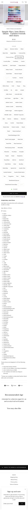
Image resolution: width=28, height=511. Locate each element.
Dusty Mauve (18, 69)
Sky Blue (21, 164)
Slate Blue (5, 168)
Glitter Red (18, 82)
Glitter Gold (10, 82)
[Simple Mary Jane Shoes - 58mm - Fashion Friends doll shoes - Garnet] (2, 438)
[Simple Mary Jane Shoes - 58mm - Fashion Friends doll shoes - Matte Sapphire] (4, 444)
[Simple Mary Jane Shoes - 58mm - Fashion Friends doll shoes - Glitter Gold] (4, 438)
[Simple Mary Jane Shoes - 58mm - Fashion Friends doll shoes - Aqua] (2, 433)
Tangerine (10, 176)
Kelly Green (9, 94)
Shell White (8, 164)
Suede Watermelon (19, 172)
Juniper (22, 90)
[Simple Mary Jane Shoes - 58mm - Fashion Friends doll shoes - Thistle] (7, 455)
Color (14, 46)
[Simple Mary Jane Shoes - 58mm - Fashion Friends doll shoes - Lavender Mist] (6, 441)
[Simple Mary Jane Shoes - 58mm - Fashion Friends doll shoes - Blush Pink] (7, 433)
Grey (24, 86)
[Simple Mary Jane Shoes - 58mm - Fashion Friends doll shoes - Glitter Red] (6, 438)
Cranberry (15, 61)
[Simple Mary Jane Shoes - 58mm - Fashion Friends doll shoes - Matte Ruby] (9, 442)
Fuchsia (15, 77)
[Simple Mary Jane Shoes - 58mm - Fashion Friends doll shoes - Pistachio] (7, 449)
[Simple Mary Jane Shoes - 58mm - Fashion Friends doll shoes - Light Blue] (9, 441)
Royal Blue (6, 160)
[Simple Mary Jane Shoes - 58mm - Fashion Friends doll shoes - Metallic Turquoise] (7, 444)
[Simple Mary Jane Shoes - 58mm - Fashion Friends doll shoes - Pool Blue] (9, 449)
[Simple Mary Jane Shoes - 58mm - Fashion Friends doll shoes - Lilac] (2, 442)
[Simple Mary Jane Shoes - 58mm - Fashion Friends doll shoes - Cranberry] (9, 434)
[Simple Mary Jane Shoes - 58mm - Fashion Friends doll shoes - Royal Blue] (9, 450)
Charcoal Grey (10, 57)
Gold (13, 86)
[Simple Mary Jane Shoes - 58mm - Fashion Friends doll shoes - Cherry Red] (6, 434)
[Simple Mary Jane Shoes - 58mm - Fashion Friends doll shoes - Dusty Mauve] (2, 437)
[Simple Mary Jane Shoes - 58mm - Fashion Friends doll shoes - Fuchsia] (9, 437)
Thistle (22, 176)
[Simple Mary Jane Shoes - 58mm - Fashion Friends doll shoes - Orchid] (9, 445)
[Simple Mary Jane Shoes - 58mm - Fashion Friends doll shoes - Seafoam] (4, 452)
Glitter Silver (6, 86)
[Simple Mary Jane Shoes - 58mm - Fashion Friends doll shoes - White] (6, 456)
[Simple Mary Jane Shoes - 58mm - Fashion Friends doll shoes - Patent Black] (2, 446)
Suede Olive (22, 168)
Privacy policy (14, 482)
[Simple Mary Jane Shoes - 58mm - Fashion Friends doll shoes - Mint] (9, 444)
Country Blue (6, 61)
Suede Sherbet (7, 172)
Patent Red (6, 127)
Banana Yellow (14, 49)
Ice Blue (6, 90)
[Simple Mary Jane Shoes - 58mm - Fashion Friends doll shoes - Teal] (6, 455)
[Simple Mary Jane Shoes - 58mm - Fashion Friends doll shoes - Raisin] (6, 450)
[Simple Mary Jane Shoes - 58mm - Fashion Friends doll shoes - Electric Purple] (6, 437)
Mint (4, 119)
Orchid (12, 123)
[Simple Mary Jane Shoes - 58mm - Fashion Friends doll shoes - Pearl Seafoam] (2, 449)
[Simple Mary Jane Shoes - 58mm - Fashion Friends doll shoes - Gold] (9, 438)
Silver (14, 164)
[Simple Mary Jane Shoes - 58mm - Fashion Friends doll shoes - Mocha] (2, 445)
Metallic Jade (7, 114)
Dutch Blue (9, 73)
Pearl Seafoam (18, 143)
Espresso (7, 77)
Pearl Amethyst (17, 131)
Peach (23, 127)
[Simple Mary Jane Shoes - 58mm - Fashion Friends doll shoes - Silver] (7, 452)
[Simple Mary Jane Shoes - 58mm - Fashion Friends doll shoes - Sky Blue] (9, 452)
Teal (17, 176)
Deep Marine (22, 65)
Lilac (22, 98)
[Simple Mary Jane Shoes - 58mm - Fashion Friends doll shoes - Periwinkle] (6, 449)
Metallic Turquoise (19, 114)
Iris (11, 90)
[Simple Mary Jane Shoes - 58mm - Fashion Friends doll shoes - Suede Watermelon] (9, 453)
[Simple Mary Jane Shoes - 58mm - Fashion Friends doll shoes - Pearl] (9, 446)
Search (14, 475)
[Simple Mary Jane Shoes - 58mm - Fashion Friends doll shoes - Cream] (2, 435)
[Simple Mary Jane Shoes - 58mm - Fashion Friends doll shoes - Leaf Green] (7, 441)
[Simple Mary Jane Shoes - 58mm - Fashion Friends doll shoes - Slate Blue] (2, 453)
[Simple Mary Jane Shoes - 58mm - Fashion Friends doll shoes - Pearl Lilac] (7, 448)
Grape (18, 86)
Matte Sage (8, 110)
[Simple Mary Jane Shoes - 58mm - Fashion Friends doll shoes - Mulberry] (4, 445)
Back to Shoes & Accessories (15, 467)
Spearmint (13, 168)
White (21, 184)
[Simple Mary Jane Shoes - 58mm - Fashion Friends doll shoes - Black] (6, 433)
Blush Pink (5, 53)
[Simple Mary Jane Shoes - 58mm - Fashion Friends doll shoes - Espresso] (7, 437)
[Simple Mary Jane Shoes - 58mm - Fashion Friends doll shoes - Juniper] (2, 441)
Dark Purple (13, 65)
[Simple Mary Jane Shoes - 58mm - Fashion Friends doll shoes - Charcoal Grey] (4, 434)
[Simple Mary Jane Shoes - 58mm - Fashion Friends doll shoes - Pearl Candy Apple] (6, 448)
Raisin (12, 156)
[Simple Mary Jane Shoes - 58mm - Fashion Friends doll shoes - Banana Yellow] (4, 433)
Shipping (8, 41)
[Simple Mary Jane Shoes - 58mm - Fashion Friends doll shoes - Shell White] (6, 452)
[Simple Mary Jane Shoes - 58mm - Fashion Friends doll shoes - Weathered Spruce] (9, 455)
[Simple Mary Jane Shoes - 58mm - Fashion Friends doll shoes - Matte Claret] (6, 442)
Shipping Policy (14, 477)
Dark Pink (5, 65)
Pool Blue (14, 151)
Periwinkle (20, 147)
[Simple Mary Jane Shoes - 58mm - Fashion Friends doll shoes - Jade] (9, 440)
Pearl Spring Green (10, 147)
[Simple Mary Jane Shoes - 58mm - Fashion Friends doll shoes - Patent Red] (4, 446)
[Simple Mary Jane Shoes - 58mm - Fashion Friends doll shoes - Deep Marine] (7, 435)
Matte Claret (18, 102)
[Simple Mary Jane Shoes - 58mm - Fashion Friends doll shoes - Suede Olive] (6, 453)
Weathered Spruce (14, 180)
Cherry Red (19, 57)
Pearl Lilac (20, 139)
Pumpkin (21, 151)
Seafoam (21, 160)
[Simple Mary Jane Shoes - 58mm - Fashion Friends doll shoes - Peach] (7, 446)
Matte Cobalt (9, 106)
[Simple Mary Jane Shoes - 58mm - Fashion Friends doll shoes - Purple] (4, 450)
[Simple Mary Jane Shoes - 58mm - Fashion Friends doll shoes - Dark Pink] (4, 435)
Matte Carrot (9, 102)
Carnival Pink (22, 53)
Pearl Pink (8, 143)
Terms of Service (14, 484)
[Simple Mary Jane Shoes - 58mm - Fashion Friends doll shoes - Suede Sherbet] (7, 453)
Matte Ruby (19, 106)
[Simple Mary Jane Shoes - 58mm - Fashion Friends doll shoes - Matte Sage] (2, 444)
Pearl (8, 131)
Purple (7, 156)
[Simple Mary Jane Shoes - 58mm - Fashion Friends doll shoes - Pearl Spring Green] (4, 449)
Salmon (14, 160)
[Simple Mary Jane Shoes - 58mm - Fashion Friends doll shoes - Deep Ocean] (9, 435)
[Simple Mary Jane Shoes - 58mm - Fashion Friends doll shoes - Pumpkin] (2, 450)
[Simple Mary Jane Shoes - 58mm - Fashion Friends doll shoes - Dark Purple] (6, 435)
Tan (5, 176)
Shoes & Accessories (15, 29)
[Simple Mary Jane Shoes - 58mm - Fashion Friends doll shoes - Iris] (7, 440)
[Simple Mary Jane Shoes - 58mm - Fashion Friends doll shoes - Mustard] (6, 445)
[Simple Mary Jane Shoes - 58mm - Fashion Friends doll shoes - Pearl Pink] (9, 448)
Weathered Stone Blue (11, 184)
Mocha (9, 119)
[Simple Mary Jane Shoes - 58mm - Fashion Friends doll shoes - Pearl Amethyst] (2, 448)
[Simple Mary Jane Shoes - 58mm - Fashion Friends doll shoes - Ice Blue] (6, 440)
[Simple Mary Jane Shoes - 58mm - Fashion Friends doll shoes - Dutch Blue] (4, 437)
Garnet (21, 77)
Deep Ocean (9, 69)
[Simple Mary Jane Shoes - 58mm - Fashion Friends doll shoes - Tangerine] (4, 455)
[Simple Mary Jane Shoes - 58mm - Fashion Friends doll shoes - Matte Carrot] (4, 442)
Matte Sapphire (18, 110)
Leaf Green (8, 98)
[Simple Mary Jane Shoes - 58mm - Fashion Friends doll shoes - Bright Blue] (9, 433)
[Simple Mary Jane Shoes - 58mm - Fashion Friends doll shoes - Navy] (7, 445)
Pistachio (6, 151)
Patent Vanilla (15, 127)
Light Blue (15, 98)
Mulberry (16, 119)
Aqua (6, 49)
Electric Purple (18, 73)
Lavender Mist (18, 94)
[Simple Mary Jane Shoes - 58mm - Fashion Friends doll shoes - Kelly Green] (4, 441)
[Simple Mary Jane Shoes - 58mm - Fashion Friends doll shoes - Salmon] (2, 452)
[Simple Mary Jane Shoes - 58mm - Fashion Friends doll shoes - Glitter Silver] (7, 438)
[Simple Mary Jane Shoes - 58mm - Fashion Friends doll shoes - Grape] (2, 440)
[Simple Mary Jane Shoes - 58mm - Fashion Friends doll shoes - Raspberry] (7, 450)
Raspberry (20, 156)
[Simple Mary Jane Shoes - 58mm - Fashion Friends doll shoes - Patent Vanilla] (6, 446)
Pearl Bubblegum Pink (14, 135)
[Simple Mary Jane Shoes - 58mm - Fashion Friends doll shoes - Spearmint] (4, 453)
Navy (6, 123)
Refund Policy (14, 479)
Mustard (23, 119)
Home (8, 29)
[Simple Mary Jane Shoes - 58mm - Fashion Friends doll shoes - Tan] (2, 455)
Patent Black (20, 123)
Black (22, 49)
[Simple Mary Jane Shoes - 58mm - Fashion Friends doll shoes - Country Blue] (7, 434)
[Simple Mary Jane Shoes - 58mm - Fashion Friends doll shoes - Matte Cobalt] (7, 442)
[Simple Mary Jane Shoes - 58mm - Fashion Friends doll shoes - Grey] (4, 440)
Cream (23, 61)
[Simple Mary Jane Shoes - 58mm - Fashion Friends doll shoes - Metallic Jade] (6, 444)
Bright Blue (13, 53)
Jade (16, 90)
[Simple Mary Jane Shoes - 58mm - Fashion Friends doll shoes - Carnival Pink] (2, 434)
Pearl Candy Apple (10, 139)
